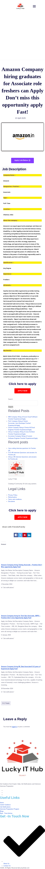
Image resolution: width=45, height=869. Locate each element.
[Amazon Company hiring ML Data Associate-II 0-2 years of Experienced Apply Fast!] (22, 653)
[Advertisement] (22, 36)
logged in (14, 726)
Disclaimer (11, 501)
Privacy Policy (12, 495)
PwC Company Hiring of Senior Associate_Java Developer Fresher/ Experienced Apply (19, 423)
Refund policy (12, 497)
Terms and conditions (15, 499)
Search (10, 399)
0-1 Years (5, 703)
